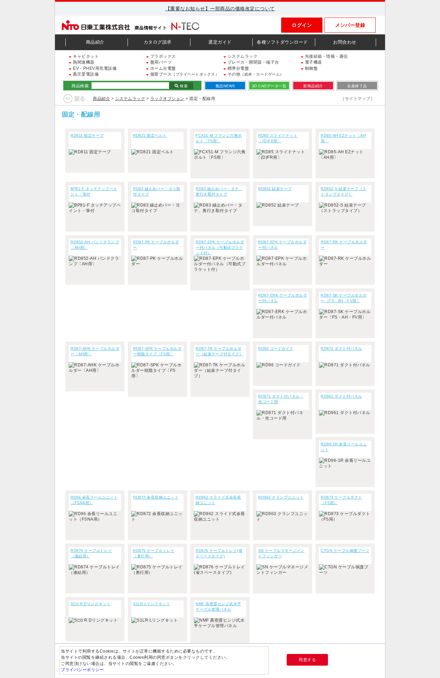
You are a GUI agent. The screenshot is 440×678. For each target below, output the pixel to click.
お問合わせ (344, 42)
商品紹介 (95, 42)
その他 (255, 74)
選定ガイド (220, 42)
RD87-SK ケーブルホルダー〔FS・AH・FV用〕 (344, 298)
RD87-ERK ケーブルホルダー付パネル (282, 298)
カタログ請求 (158, 42)
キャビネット (85, 56)
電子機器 (313, 62)
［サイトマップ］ (357, 98)
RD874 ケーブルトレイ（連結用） (91, 553)
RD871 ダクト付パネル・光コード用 (281, 399)
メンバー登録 (350, 25)
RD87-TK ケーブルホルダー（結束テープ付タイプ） (219, 351)
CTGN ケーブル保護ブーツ (345, 550)
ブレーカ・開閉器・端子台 (252, 62)
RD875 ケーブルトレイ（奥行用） (154, 553)
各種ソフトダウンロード (282, 42)
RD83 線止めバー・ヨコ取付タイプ (156, 191)
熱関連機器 (83, 62)
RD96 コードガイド (276, 348)
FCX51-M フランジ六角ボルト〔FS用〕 (219, 138)
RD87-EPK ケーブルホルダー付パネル (282, 244)
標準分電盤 (237, 68)
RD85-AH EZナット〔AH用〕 (343, 138)
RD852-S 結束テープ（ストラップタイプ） (343, 191)
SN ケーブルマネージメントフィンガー (281, 553)
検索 (183, 86)
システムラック (241, 56)
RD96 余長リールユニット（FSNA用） (94, 500)
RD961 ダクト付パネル (341, 396)
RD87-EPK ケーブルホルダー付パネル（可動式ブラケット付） (220, 247)
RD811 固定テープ (87, 135)
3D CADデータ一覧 (269, 86)
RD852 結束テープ (275, 189)
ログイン (302, 25)
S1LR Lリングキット (151, 604)
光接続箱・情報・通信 (326, 56)
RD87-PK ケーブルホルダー (156, 244)
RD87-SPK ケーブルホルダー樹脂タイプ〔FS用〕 (157, 351)
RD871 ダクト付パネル (341, 348)
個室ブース (184, 74)
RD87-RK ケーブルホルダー (344, 244)
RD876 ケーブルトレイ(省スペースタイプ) (219, 553)
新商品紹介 (313, 86)
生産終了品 (357, 86)
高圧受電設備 (85, 74)
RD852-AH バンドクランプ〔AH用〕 (94, 244)
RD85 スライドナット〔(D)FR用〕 (277, 138)
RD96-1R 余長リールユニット (344, 447)
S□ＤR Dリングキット (90, 604)
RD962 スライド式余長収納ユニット (218, 500)
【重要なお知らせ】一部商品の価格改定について (220, 8)
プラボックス (162, 56)
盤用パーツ (160, 62)
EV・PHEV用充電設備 (94, 68)
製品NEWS (225, 86)
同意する (307, 659)
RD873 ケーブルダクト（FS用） (341, 500)
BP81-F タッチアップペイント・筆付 (93, 191)
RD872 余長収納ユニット (155, 497)
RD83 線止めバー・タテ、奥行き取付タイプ (219, 191)
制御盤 (311, 68)
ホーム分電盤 (162, 68)
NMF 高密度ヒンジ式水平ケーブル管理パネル (218, 606)
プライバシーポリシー (82, 669)
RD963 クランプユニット (281, 497)
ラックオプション (167, 98)
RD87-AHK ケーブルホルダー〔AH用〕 (94, 351)
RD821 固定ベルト (150, 135)
